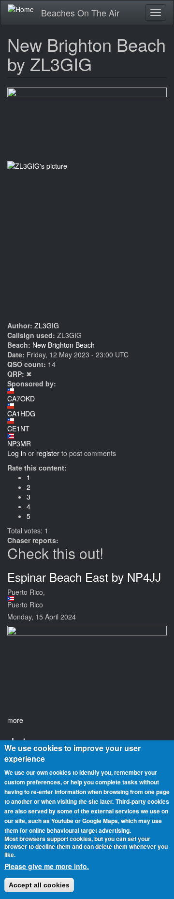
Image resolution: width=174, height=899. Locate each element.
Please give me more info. (46, 866)
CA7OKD (21, 398)
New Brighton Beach (63, 345)
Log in (16, 453)
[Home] (20, 8)
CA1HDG (21, 413)
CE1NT (18, 428)
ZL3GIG (46, 325)
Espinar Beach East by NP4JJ (84, 576)
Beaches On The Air (80, 12)
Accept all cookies (39, 885)
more (15, 720)
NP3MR (19, 443)
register (47, 453)
